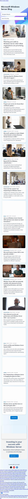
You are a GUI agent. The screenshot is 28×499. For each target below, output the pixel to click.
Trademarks (11, 496)
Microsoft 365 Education (5, 478)
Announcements (7, 74)
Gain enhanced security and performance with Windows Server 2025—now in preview (13, 316)
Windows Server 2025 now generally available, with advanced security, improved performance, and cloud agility (13, 284)
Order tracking (19, 474)
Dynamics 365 (16, 482)
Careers (20, 487)
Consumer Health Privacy (5, 495)
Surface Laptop (8, 470)
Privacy (23, 495)
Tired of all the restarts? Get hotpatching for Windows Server (12, 189)
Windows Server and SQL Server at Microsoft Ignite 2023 (13, 404)
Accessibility (6, 490)
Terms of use (5, 496)
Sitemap (12, 495)
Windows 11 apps (11, 472)
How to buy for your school (15, 478)
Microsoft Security (9, 482)
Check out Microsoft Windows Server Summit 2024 (14, 346)
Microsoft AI (2, 482)
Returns (14, 474)
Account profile (18, 472)
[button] (14, 417)
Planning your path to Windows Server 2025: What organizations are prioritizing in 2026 (13, 44)
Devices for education (8, 476)
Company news (7, 489)
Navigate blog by (6, 14)
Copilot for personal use (18, 471)
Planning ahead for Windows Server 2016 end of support (13, 77)
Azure (7, 485)
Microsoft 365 (21, 482)
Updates (5, 101)
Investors (20, 489)
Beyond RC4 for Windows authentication (10, 162)
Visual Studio (16, 487)
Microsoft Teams (13, 483)
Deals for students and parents (17, 479)
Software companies (9, 487)
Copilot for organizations (8, 471)
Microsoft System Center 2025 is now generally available (14, 253)
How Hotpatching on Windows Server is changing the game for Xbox (14, 375)
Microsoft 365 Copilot (21, 483)
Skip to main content (4, 0)
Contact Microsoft (17, 495)
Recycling (21, 496)
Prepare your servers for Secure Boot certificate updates (14, 104)
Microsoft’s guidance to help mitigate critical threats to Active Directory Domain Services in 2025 (14, 134)
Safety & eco (15, 496)
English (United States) (4, 491)
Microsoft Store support (8, 474)
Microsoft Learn (20, 485)
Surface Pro (2, 470)
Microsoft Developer (13, 485)
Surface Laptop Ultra (15, 470)
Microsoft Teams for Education (19, 476)
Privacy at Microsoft (14, 489)
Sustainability (11, 490)
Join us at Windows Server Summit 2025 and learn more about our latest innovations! (14, 219)
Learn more (13, 456)
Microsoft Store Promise (10, 475)
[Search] (25, 18)
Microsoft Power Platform (5, 483)
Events (5, 39)
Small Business (3, 485)
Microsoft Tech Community (15, 486)
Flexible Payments (18, 475)
